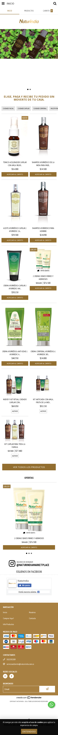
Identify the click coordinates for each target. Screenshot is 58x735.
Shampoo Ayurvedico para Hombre (43, 229)
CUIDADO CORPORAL (40, 108)
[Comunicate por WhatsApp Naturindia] (51, 704)
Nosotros (32, 612)
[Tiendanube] (29, 698)
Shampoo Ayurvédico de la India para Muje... (43, 164)
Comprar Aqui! (8, 618)
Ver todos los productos (29, 467)
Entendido (29, 731)
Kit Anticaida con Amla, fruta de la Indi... (43, 401)
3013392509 (11, 659)
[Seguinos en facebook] (11, 676)
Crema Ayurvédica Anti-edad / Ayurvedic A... (15, 353)
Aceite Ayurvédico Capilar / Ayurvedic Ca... (14, 229)
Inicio (5, 612)
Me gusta (26, 585)
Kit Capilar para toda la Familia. (14, 445)
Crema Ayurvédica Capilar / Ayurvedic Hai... (14, 287)
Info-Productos (8, 624)
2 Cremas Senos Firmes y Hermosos (43, 277)
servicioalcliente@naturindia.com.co (20, 664)
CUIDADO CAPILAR (23, 108)
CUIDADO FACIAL (8, 108)
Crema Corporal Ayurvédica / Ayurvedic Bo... (43, 353)
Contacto (32, 618)
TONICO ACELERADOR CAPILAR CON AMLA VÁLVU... (15, 164)
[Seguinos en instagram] (5, 676)
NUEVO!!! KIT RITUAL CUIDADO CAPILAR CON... (15, 401)
